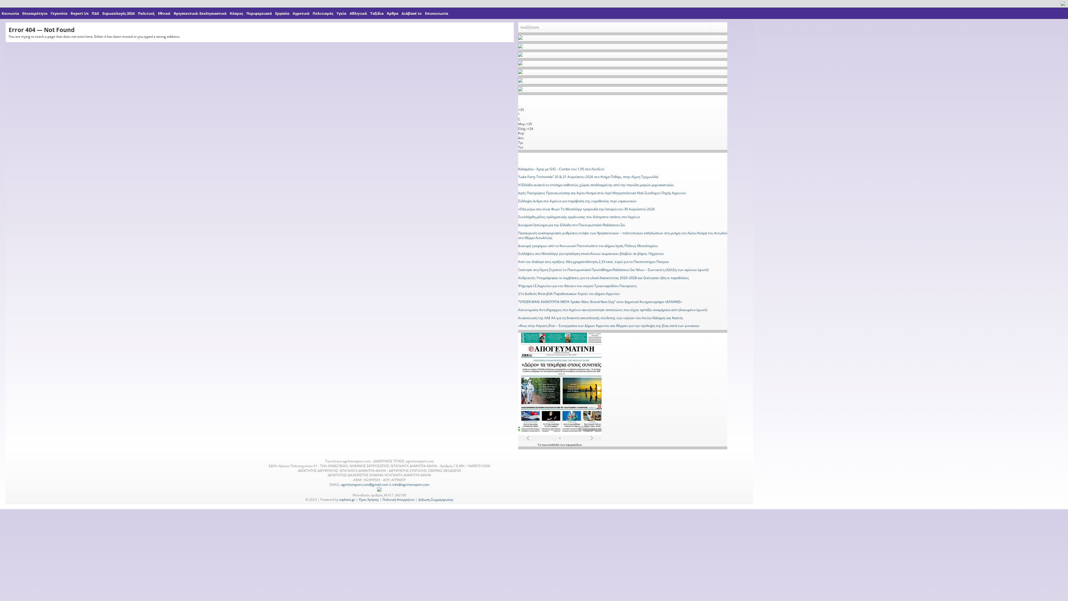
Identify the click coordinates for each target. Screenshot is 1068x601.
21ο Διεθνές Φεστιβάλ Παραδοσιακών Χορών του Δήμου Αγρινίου (569, 293)
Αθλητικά (358, 13)
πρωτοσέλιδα (551, 445)
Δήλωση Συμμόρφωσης (435, 499)
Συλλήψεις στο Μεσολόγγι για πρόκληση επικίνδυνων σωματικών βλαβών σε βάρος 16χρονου (591, 253)
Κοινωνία (10, 13)
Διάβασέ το (412, 13)
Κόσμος (236, 13)
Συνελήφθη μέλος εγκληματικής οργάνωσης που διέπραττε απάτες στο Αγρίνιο (579, 217)
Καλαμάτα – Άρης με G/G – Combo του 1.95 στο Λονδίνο (561, 169)
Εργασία (282, 13)
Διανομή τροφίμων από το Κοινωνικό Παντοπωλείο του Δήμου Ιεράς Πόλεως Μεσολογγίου (588, 245)
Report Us (79, 13)
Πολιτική (146, 13)
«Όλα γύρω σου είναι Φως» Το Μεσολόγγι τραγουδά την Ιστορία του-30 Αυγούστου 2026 (586, 209)
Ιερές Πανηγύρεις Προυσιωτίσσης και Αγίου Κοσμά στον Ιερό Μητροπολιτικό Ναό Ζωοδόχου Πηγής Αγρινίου (602, 193)
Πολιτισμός (323, 13)
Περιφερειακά (259, 13)
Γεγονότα (59, 13)
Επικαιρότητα (34, 13)
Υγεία (341, 13)
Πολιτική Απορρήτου (398, 499)
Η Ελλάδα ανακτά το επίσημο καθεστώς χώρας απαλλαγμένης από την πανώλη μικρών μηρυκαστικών (596, 185)
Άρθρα (392, 13)
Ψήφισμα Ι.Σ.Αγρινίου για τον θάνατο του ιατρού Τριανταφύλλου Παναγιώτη (577, 286)
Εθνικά (164, 13)
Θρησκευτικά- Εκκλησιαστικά (200, 13)
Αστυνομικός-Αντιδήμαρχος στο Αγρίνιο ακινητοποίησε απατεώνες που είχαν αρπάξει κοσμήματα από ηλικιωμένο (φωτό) (612, 309)
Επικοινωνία (436, 13)
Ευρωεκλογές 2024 (118, 13)
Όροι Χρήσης (369, 499)
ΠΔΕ (95, 13)
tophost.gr (347, 499)
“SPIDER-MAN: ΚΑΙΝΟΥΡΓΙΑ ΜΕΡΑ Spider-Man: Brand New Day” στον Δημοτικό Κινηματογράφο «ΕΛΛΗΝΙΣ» (600, 301)
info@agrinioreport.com (410, 484)
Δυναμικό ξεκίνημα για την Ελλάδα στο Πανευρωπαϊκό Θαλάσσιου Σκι (571, 225)
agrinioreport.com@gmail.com (364, 484)
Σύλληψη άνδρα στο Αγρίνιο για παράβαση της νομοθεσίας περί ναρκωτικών (577, 201)
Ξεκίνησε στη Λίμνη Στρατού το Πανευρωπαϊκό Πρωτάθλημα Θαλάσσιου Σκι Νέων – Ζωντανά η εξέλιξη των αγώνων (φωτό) (613, 269)
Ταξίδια (377, 13)
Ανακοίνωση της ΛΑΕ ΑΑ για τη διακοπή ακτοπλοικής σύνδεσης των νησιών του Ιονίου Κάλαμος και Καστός (600, 318)
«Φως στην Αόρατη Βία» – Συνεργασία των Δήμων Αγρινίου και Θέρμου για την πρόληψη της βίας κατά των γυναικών (608, 325)
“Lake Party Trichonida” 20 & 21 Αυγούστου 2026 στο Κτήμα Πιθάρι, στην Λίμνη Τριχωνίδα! (588, 176)
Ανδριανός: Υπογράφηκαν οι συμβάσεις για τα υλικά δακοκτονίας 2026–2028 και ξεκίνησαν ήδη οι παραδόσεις (603, 277)
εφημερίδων (574, 445)
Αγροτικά (301, 13)
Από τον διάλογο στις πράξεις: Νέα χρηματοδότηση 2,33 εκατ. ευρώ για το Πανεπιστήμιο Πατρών (593, 261)
